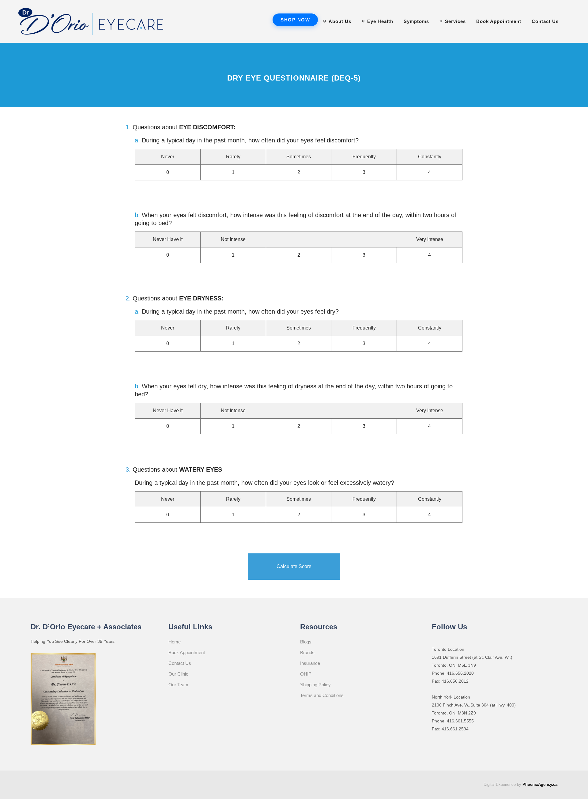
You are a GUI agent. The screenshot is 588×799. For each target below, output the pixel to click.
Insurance (310, 663)
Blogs (305, 641)
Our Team (178, 684)
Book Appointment (186, 652)
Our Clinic (178, 674)
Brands (307, 652)
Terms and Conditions (322, 695)
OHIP (305, 674)
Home (174, 641)
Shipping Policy (315, 684)
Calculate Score (294, 566)
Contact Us (179, 663)
